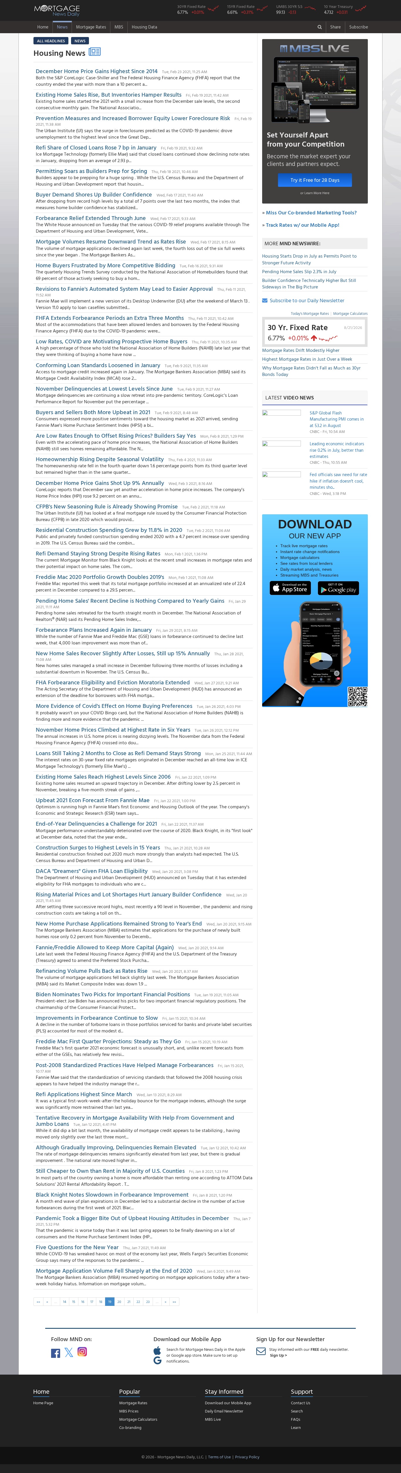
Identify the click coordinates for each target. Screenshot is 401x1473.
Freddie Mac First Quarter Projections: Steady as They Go (108, 1041)
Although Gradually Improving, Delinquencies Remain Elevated (116, 1147)
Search (297, 1411)
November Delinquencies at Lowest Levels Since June (104, 388)
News (62, 26)
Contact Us (300, 1403)
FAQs (295, 1419)
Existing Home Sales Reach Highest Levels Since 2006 (103, 776)
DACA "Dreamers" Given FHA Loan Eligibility (92, 870)
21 (128, 1301)
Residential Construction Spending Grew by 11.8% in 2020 (109, 529)
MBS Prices (129, 1411)
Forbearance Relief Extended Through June (91, 217)
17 (91, 1301)
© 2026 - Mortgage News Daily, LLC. (172, 1457)
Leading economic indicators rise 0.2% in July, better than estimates (337, 450)
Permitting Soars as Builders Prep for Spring (91, 170)
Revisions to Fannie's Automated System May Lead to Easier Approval (124, 288)
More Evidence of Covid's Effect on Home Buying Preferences (114, 705)
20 (119, 1301)
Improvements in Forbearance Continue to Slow (97, 1017)
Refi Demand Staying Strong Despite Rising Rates (98, 553)
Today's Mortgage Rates (310, 313)
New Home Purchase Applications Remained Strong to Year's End (119, 923)
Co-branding (130, 1427)
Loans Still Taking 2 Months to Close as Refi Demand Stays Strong (118, 752)
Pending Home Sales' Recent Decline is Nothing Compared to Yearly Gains (130, 600)
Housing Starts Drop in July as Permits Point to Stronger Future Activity (309, 259)
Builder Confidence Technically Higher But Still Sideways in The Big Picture (309, 283)
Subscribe (358, 26)
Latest (289, 398)
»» (174, 1301)
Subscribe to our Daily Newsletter (305, 300)
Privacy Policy (247, 1457)
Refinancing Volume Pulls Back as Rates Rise (92, 970)
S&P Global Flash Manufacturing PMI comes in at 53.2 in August (337, 419)
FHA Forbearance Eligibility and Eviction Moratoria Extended (113, 682)
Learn (296, 1427)
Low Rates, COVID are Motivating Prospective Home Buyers (111, 341)
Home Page (43, 1403)
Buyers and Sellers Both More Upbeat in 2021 (93, 411)
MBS (118, 26)
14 (64, 1301)
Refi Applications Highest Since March (84, 1093)
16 (82, 1301)
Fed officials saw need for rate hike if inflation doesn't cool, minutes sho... (338, 481)
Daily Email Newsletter (224, 1411)
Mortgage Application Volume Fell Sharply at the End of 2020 (114, 1270)
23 (148, 1301)
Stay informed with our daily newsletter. (308, 1352)
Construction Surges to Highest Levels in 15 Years (98, 847)
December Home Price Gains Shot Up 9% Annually (100, 482)
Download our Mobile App (228, 1403)
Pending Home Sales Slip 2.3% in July (299, 271)
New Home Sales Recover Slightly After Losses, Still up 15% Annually (123, 653)
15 (73, 1301)
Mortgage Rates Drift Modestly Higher (300, 350)
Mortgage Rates (91, 26)
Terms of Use (219, 1457)
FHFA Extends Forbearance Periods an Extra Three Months (110, 317)
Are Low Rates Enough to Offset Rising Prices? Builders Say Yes (116, 435)
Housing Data (144, 26)
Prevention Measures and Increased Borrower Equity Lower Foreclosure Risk (133, 117)
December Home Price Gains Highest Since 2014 (97, 70)
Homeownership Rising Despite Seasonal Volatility (100, 458)
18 (100, 1301)
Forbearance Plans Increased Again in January (94, 629)
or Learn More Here (314, 192)
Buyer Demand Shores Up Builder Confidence (94, 194)
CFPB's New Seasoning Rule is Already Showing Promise (107, 506)
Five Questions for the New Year (77, 1246)
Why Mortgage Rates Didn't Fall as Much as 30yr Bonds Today (311, 371)
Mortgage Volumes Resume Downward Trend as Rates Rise (111, 241)
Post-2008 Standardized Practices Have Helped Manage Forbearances (124, 1064)
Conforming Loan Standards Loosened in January (98, 364)
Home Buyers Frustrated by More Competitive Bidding (105, 265)
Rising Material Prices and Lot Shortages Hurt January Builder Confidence (129, 894)
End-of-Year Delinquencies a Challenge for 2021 (96, 823)
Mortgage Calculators (350, 313)
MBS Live (213, 1419)
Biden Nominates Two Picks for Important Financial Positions (113, 994)
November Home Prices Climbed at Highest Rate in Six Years (113, 729)
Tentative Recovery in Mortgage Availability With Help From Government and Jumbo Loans (135, 1120)
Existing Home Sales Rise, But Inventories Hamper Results (108, 94)
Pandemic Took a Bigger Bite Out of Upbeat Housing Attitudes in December (132, 1217)
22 (138, 1301)
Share (335, 26)
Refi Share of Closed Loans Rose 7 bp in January (96, 147)
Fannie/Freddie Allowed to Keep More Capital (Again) (105, 947)
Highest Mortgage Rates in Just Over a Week (307, 358)
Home (42, 26)
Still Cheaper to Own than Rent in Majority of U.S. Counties (110, 1170)
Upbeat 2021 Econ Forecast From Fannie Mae (93, 799)
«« (38, 1301)
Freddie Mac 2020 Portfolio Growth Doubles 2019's (100, 576)
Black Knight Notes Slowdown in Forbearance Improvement (112, 1194)
